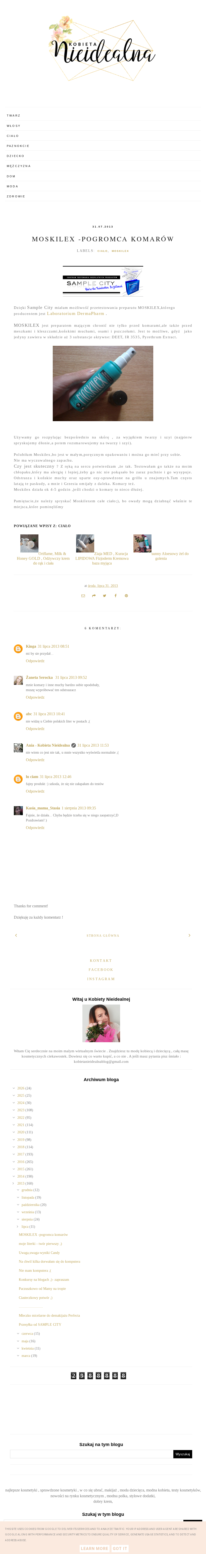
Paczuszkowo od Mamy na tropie (42, 1289)
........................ (31, 1306)
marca (26, 1356)
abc (29, 714)
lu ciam (32, 776)
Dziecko (16, 155)
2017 (21, 1154)
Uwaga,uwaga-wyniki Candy (39, 1253)
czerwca (28, 1334)
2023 (21, 1110)
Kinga (31, 646)
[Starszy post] (189, 934)
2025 (21, 1095)
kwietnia (28, 1348)
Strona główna (103, 935)
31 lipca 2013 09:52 (71, 677)
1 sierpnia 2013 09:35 (79, 808)
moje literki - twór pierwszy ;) (40, 1244)
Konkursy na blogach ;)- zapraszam (44, 1280)
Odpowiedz (35, 661)
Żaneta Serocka (40, 677)
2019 (21, 1140)
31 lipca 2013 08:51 (53, 646)
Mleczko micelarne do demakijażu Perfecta (49, 1315)
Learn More (94, 1548)
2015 (21, 1169)
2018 (21, 1147)
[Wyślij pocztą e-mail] (83, 595)
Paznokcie (18, 145)
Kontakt (101, 961)
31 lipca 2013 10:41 (49, 714)
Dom (11, 176)
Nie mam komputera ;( (35, 1270)
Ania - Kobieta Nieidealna (48, 745)
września (28, 1212)
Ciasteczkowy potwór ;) (36, 1298)
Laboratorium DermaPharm (75, 313)
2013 (21, 1183)
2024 (21, 1103)
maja (25, 1341)
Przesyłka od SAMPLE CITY (40, 1324)
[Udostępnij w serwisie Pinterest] (126, 595)
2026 (21, 1088)
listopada (28, 1197)
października (31, 1205)
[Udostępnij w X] (105, 595)
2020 (21, 1132)
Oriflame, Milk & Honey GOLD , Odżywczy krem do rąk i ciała (43, 558)
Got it (120, 1548)
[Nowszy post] (16, 934)
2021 (21, 1125)
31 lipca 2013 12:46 (55, 776)
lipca (25, 1227)
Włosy (14, 125)
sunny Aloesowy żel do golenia (170, 556)
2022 (21, 1118)
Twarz (14, 115)
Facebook (101, 970)
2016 (21, 1162)
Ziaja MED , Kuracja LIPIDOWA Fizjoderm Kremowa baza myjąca (102, 558)
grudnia (27, 1190)
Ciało (13, 135)
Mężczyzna (19, 166)
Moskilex (120, 251)
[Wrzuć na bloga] (94, 595)
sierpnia (28, 1219)
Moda (12, 186)
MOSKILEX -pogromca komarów (103, 238)
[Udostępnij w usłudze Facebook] (116, 595)
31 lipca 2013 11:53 (93, 745)
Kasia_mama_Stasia (43, 808)
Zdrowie (16, 196)
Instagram (101, 979)
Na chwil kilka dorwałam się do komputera (49, 1261)
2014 (21, 1176)
